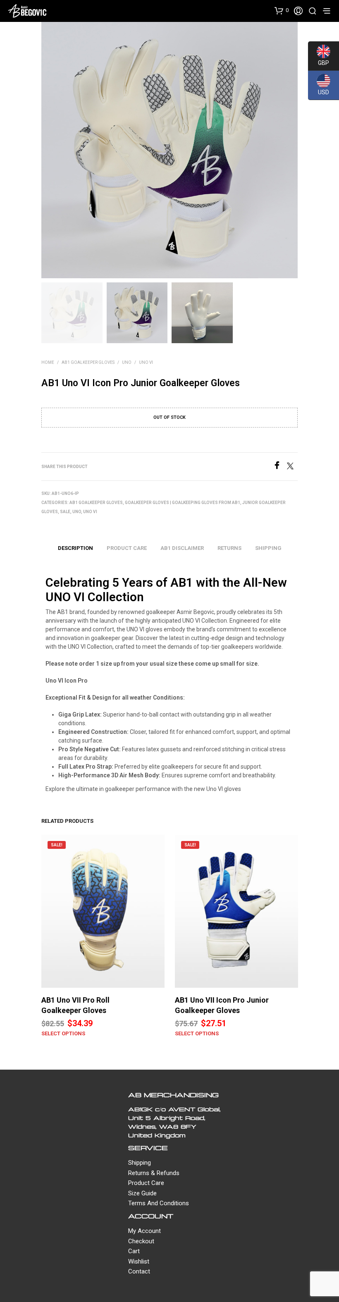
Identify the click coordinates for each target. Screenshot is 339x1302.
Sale (65, 511)
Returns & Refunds (153, 1173)
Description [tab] (75, 548)
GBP (318, 62)
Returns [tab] (229, 548)
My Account (144, 1231)
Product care (146, 1183)
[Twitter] (292, 467)
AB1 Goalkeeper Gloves (88, 362)
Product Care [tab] (127, 548)
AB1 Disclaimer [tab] (182, 548)
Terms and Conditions (158, 1203)
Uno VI (146, 362)
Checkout (141, 1241)
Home (47, 362)
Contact (139, 1271)
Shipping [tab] (268, 548)
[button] (282, 10)
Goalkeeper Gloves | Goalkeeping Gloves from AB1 (182, 502)
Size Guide (142, 1193)
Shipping (139, 1162)
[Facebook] (280, 467)
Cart (134, 1251)
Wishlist (138, 1261)
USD (318, 92)
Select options (63, 1033)
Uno (126, 362)
